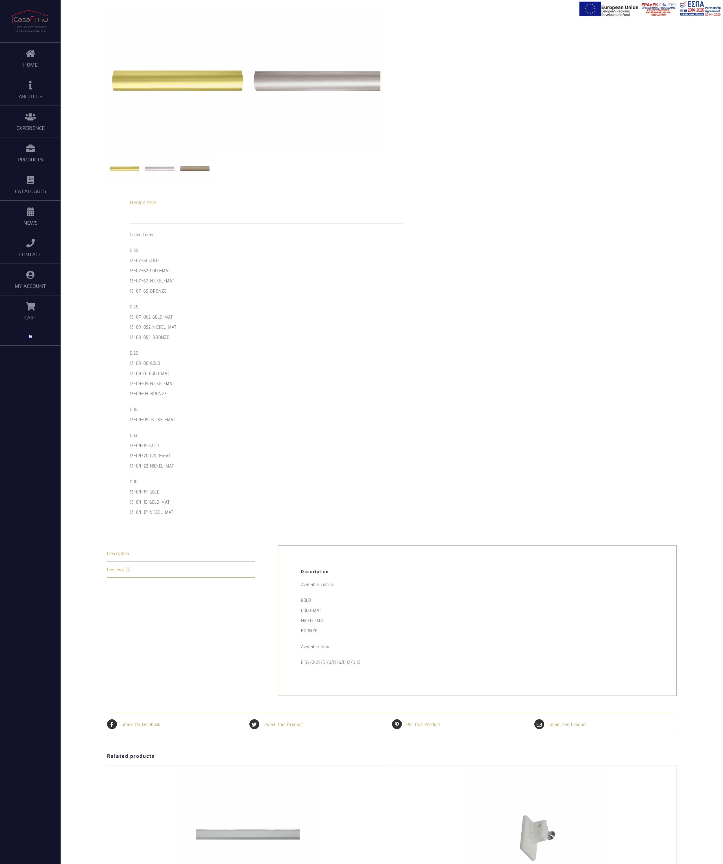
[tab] (181, 553)
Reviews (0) (118, 569)
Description (118, 553)
